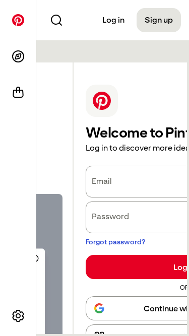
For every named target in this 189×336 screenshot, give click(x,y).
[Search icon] (56, 20)
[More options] (18, 316)
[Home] (18, 20)
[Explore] (18, 56)
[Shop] (18, 93)
